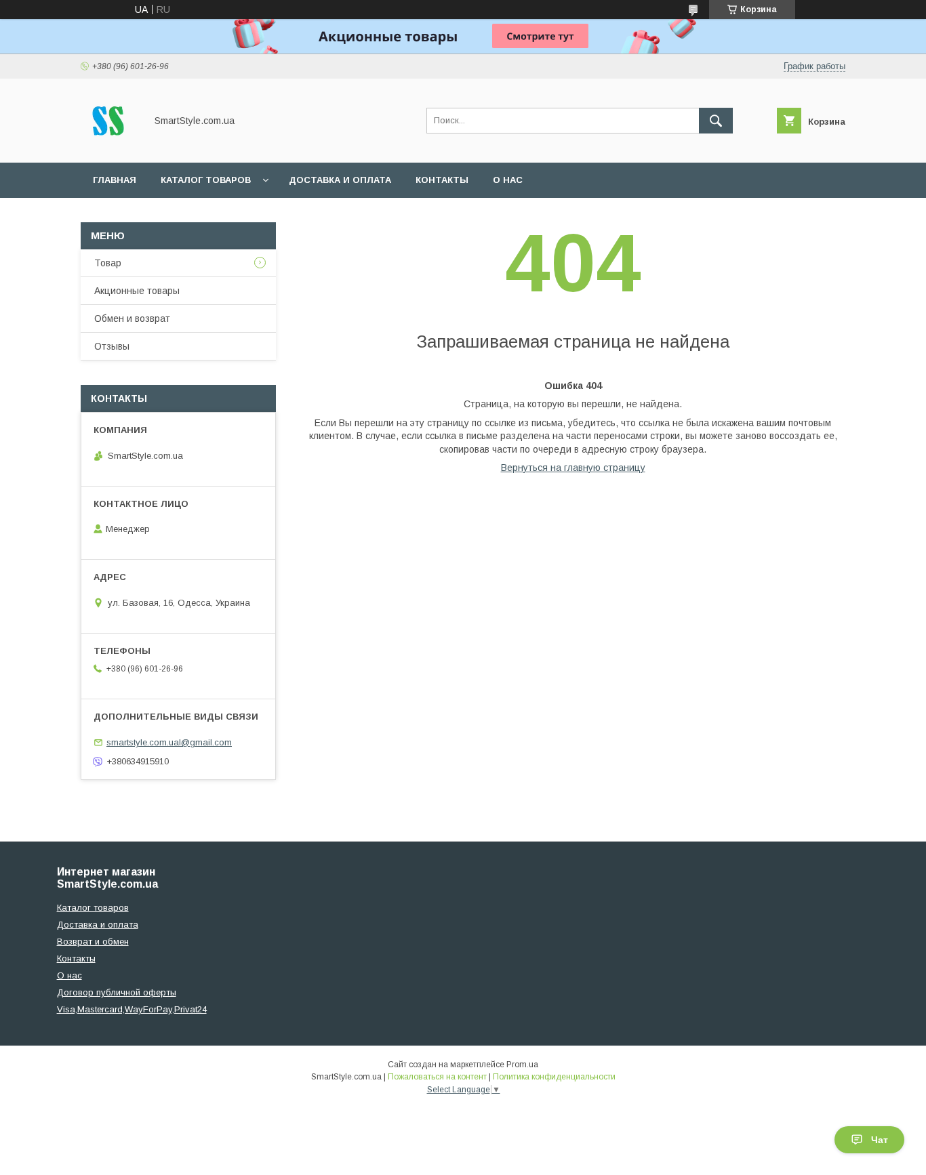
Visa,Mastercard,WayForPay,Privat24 (132, 1009)
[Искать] (716, 120)
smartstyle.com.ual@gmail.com (169, 742)
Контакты (442, 180)
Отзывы (111, 346)
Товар (107, 262)
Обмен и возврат (132, 318)
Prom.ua (522, 1064)
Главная (114, 180)
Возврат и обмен (93, 941)
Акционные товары (137, 290)
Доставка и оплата (340, 180)
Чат (879, 1139)
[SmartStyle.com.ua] (109, 145)
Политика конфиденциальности (554, 1076)
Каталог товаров (206, 180)
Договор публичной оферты (116, 992)
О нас (508, 180)
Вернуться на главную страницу (573, 467)
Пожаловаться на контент (437, 1076)
